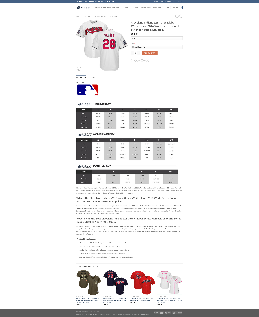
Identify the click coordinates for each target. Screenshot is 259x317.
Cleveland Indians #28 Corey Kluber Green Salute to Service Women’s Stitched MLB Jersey (87, 300)
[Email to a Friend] (140, 60)
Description (81, 77)
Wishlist (169, 1)
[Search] (168, 7)
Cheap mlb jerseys (104, 314)
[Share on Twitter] (136, 60)
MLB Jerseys (116, 7)
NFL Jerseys (98, 7)
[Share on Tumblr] (147, 60)
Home (78, 16)
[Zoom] (79, 69)
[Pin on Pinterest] (143, 60)
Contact (162, 1)
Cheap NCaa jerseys (117, 314)
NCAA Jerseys (135, 7)
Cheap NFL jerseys (130, 314)
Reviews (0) (91, 77)
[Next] (182, 289)
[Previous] (76, 289)
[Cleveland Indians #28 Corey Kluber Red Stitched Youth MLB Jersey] (142, 282)
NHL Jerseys (125, 7)
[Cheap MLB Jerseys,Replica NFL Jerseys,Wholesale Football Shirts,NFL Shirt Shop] (84, 7)
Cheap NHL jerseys (143, 314)
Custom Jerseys (157, 7)
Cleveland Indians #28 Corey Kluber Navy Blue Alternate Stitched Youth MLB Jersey (114, 300)
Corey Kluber (113, 16)
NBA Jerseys (107, 7)
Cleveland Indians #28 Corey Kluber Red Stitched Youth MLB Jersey (141, 299)
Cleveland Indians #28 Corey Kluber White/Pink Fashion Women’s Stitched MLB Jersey (169, 300)
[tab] (81, 77)
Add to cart (149, 53)
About (156, 1)
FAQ (175, 1)
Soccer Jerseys (145, 7)
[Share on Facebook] (133, 60)
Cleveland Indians (100, 16)
